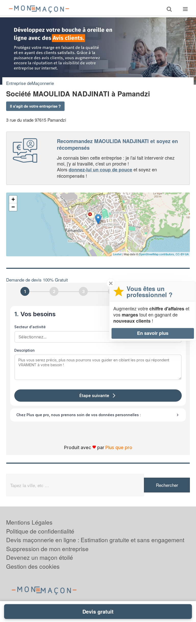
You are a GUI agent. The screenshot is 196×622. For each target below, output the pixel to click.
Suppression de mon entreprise (47, 548)
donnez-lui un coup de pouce (100, 169)
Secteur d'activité (30, 327)
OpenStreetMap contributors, (157, 254)
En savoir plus (152, 333)
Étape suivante (94, 395)
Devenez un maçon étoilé (39, 557)
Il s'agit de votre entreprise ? (35, 106)
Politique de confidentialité (40, 531)
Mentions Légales (29, 522)
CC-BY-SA (182, 254)
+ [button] (13, 199)
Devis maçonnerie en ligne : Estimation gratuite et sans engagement (95, 540)
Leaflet (117, 254)
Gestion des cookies (33, 566)
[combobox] (96, 337)
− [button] (13, 207)
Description (24, 350)
